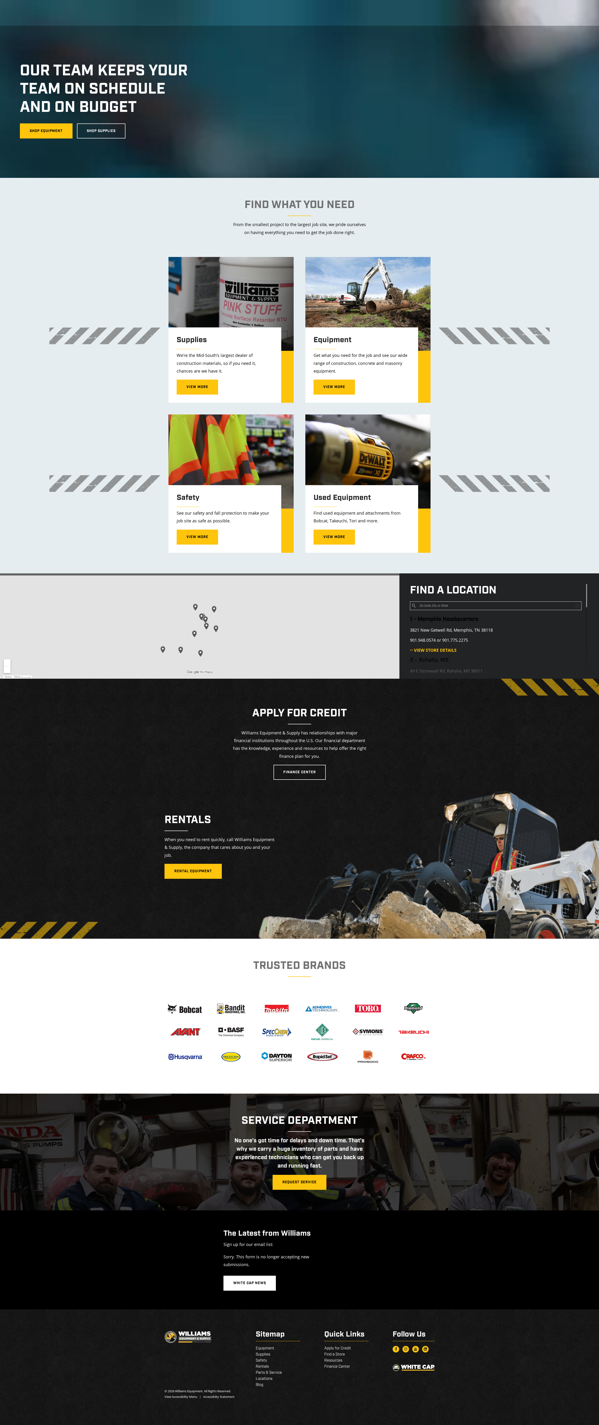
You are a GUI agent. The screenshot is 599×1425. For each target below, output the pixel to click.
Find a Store (334, 1354)
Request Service (299, 1182)
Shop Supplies (101, 131)
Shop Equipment (46, 131)
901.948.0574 (423, 640)
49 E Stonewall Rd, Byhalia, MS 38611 (446, 671)
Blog (259, 1384)
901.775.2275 (455, 640)
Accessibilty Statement (218, 1397)
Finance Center (299, 772)
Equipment (265, 1348)
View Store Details (433, 650)
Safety (261, 1360)
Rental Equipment (193, 871)
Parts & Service (269, 1372)
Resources (333, 1360)
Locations (264, 1378)
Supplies (263, 1354)
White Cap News (249, 1283)
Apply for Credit (337, 1348)
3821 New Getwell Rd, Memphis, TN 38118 (451, 630)
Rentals (262, 1366)
